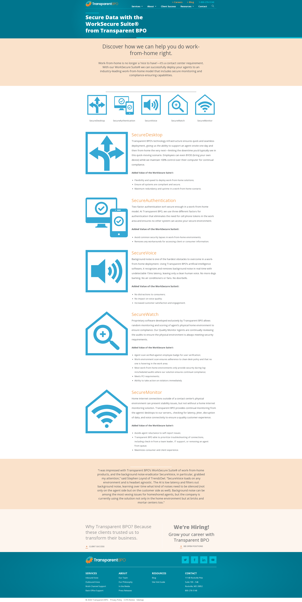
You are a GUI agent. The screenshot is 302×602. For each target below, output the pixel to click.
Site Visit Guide (158, 582)
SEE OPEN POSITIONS (193, 546)
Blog (154, 577)
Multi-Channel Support (96, 586)
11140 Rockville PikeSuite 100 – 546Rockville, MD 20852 (194, 582)
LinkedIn (203, 559)
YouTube (212, 559)
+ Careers (177, 2)
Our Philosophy (125, 582)
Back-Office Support (94, 590)
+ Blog (190, 2)
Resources (185, 6)
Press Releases (125, 590)
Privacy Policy (116, 600)
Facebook (194, 559)
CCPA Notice (129, 600)
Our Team (123, 577)
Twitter (185, 559)
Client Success (168, 6)
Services (136, 6)
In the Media (124, 586)
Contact (202, 6)
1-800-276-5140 (206, 2)
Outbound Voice (93, 582)
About (150, 6)
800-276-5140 (191, 590)
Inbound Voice (92, 577)
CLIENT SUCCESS (96, 546)
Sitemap (140, 600)
